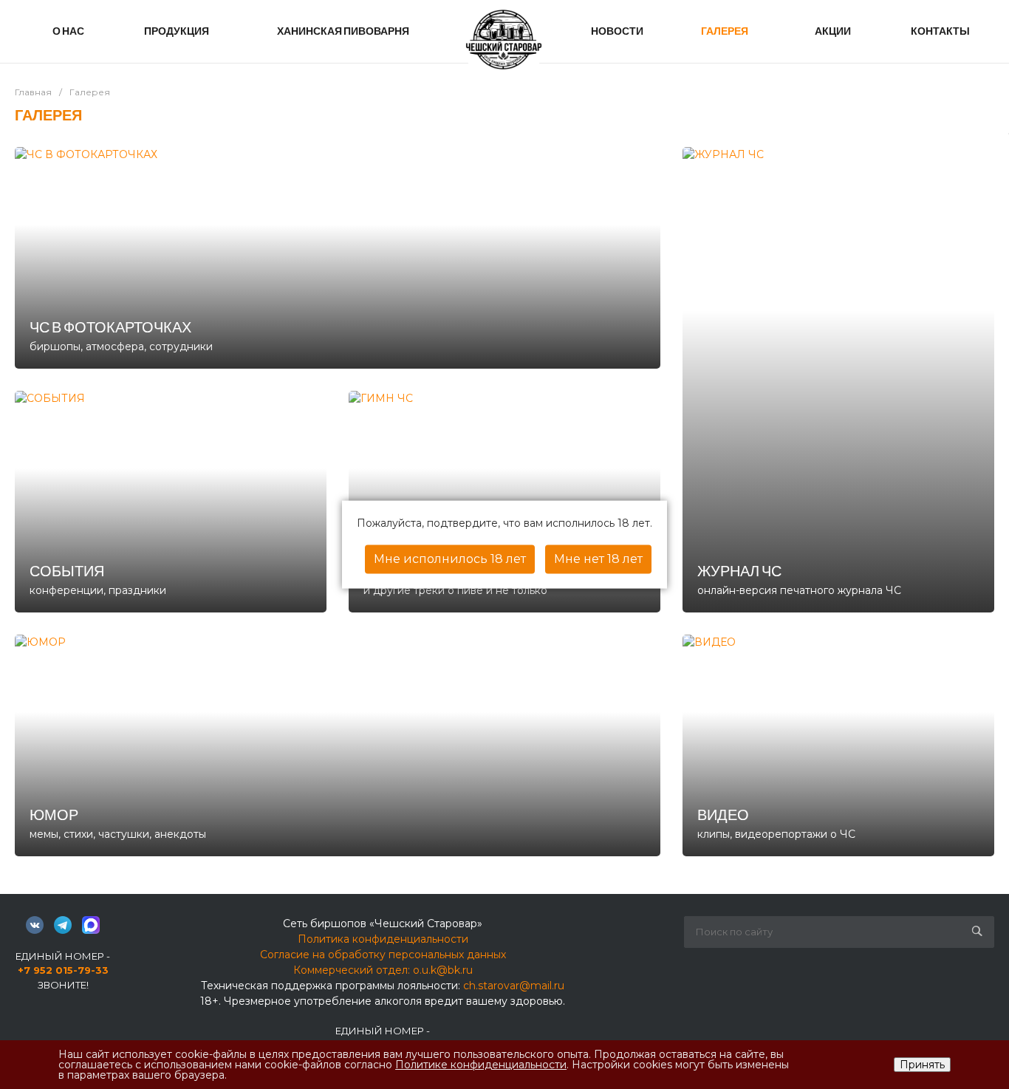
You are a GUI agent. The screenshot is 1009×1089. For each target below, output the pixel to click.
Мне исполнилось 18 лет (450, 559)
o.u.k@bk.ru (443, 970)
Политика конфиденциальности (383, 939)
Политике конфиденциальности (481, 1064)
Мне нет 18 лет (598, 559)
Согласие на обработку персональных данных (383, 954)
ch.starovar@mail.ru (513, 985)
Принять (922, 1064)
